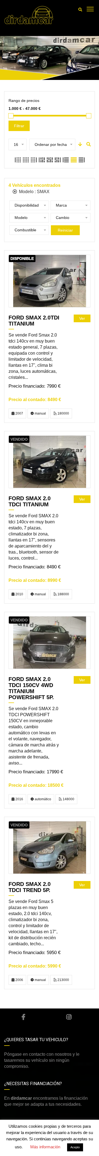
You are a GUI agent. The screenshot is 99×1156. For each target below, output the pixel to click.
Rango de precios (24, 100)
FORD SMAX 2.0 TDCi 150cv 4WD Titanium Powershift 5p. (31, 688)
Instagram (69, 1017)
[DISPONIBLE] (49, 281)
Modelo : (34, 191)
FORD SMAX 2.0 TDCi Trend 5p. (30, 887)
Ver (82, 318)
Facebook (23, 1017)
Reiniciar (65, 230)
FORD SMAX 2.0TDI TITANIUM (34, 321)
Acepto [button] (75, 1147)
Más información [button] (45, 1146)
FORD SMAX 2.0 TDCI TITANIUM (30, 501)
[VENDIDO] (49, 461)
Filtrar (19, 126)
